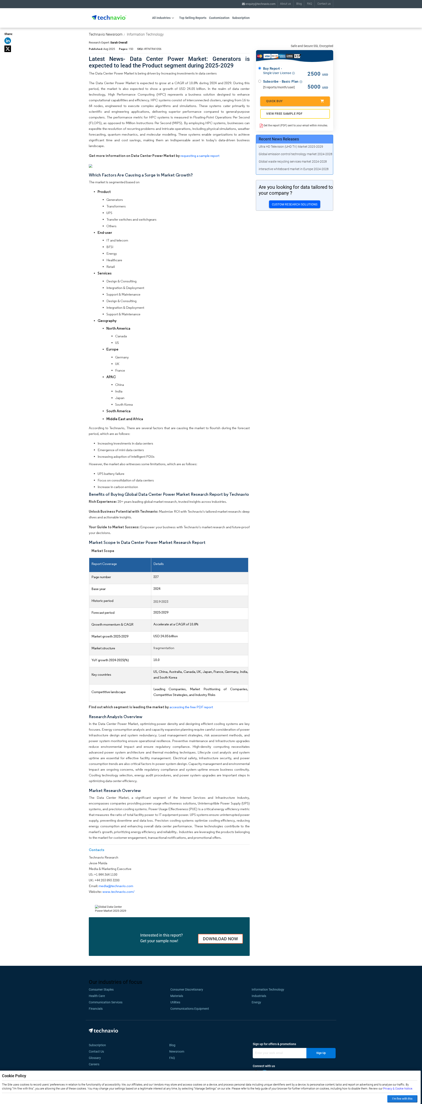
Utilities (175, 1002)
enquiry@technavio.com (260, 3)
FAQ (309, 3)
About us (285, 3)
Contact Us (96, 1051)
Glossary (95, 1058)
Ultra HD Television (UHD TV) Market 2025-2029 (291, 146)
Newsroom (178, 1051)
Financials (96, 1008)
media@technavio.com (116, 886)
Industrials (259, 996)
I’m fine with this (402, 1098)
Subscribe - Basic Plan (281, 82)
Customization (219, 18)
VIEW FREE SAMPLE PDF (284, 113)
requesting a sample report (199, 156)
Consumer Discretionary (186, 989)
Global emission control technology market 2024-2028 (295, 154)
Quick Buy (274, 101)
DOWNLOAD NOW (220, 938)
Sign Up (321, 1053)
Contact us (324, 3)
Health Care (97, 996)
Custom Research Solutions (294, 204)
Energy (256, 1002)
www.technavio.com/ (118, 892)
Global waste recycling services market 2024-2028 (293, 161)
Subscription (241, 18)
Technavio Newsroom (105, 34)
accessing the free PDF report (191, 707)
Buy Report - (277, 71)
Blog (299, 3)
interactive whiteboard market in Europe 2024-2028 (294, 169)
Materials (176, 996)
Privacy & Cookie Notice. (398, 1088)
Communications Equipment (189, 1008)
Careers (94, 1064)
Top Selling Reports (192, 18)
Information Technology (145, 34)
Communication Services (105, 1002)
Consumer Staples (101, 989)
